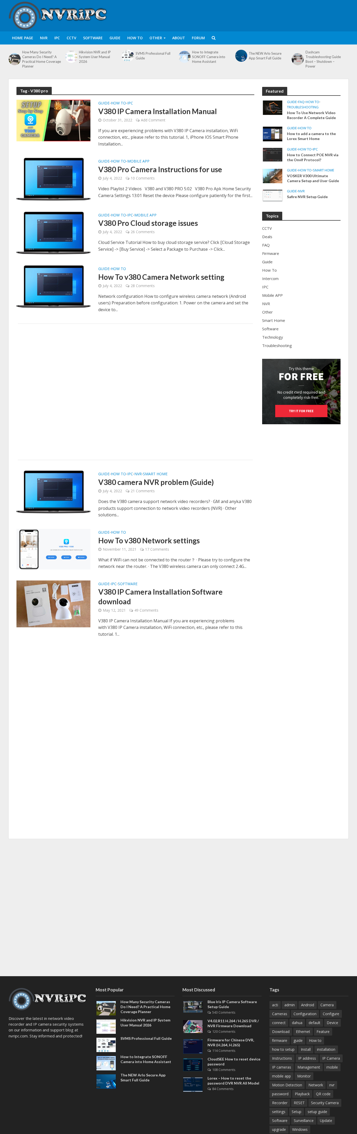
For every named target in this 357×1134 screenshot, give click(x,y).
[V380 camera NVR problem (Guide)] (53, 492)
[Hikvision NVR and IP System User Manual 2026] (70, 57)
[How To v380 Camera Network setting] (53, 286)
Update (326, 1120)
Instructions (282, 1058)
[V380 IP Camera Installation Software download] (53, 603)
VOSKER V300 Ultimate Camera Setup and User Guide (313, 178)
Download (281, 1031)
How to (315, 1040)
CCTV (71, 37)
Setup (296, 1111)
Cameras (279, 1013)
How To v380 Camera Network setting (161, 276)
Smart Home (155, 474)
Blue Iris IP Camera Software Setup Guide (232, 1004)
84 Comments (223, 1088)
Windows (300, 1129)
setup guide (317, 1111)
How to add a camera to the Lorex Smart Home (311, 136)
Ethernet (303, 1031)
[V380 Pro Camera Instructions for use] (53, 179)
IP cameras (281, 1067)
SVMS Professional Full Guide (153, 55)
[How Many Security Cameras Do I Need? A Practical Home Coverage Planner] (14, 59)
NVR (44, 37)
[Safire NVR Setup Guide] (272, 195)
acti (275, 1004)
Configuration (304, 1013)
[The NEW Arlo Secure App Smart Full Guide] (240, 56)
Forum (198, 37)
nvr (332, 1084)
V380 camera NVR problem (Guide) (156, 482)
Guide (115, 37)
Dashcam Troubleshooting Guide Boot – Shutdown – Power (323, 59)
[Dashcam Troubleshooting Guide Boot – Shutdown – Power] (297, 59)
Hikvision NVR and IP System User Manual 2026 (95, 57)
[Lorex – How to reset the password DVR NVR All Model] (193, 1084)
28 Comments (143, 285)
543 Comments (223, 1012)
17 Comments (157, 549)
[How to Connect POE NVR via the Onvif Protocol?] (272, 154)
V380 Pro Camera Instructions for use (160, 169)
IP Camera (331, 1058)
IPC (57, 37)
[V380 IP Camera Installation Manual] (53, 120)
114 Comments (223, 1050)
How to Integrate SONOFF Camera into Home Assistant (208, 57)
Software (93, 37)
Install (306, 1049)
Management (308, 1067)
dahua (297, 1022)
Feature (323, 1031)
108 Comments (223, 1069)
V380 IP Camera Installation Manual (157, 111)
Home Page (22, 37)
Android (307, 1004)
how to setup (283, 1049)
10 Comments (143, 178)
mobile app (281, 1076)
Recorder (279, 1102)
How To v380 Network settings (149, 540)
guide (298, 1040)
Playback (302, 1093)
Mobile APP (138, 161)
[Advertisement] (253, 14)
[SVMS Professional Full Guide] (127, 56)
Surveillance (304, 1120)
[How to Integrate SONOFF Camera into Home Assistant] (184, 57)
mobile (332, 1067)
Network (315, 1084)
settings (278, 1111)
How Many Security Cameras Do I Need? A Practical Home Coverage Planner (41, 59)
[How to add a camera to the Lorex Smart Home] (272, 133)
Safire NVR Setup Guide (307, 196)
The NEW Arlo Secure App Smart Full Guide (265, 55)
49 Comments (146, 610)
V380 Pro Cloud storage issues (148, 223)
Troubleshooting (303, 107)
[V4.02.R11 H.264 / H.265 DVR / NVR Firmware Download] (193, 1026)
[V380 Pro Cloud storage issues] (53, 233)
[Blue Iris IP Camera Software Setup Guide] (193, 1006)
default (314, 1022)
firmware (279, 1040)
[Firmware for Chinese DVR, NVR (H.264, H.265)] (193, 1045)
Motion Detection (287, 1084)
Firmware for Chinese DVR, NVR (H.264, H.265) (231, 1042)
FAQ (301, 102)
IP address (307, 1058)
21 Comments (143, 490)
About (178, 37)
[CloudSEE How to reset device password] (193, 1064)
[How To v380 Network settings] (53, 549)
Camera (327, 1004)
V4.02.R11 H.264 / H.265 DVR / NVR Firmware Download (233, 1023)
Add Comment (153, 120)
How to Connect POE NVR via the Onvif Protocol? (312, 157)
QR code (323, 1093)
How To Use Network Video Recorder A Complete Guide (311, 115)
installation (326, 1049)
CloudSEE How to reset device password (234, 1061)
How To (135, 37)
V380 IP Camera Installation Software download (160, 596)
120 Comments (223, 1031)
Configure (331, 1013)
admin (289, 1004)
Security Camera (325, 1102)
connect (279, 1022)
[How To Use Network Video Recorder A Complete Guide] (272, 107)
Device (332, 1022)
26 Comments (143, 231)
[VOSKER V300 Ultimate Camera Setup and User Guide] (272, 175)
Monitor (304, 1076)
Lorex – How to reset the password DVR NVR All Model (233, 1080)
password (280, 1093)
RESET (299, 1102)
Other (155, 37)
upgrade (279, 1129)
